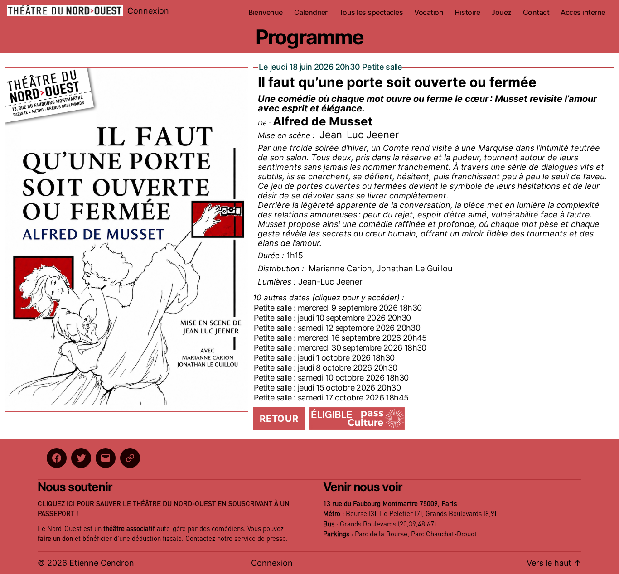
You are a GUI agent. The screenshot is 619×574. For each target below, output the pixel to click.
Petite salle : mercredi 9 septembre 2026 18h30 (337, 308)
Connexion (148, 10)
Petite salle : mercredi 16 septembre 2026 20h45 (340, 337)
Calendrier (311, 12)
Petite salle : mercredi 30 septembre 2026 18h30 (340, 347)
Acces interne (583, 12)
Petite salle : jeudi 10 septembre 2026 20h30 (332, 318)
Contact (536, 12)
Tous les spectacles (371, 12)
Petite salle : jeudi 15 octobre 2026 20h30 (327, 387)
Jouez (501, 12)
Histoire (467, 12)
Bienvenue (265, 12)
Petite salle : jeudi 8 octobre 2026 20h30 (325, 367)
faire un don (55, 539)
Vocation (428, 12)
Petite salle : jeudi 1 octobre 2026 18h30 (324, 357)
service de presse (260, 539)
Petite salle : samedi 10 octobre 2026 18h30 (331, 377)
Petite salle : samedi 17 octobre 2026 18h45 (331, 397)
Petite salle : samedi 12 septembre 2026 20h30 (337, 328)
